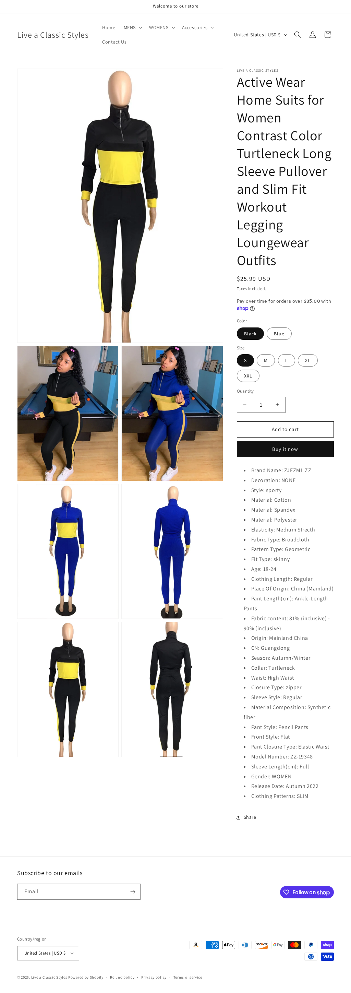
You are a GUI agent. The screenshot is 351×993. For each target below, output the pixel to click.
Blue (279, 334)
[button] (132, 27)
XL (308, 360)
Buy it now (285, 449)
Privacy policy (154, 977)
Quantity (245, 391)
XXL (248, 376)
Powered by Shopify (86, 977)
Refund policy (122, 977)
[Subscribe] (132, 892)
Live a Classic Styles (49, 977)
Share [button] (250, 817)
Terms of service (187, 977)
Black (250, 334)
